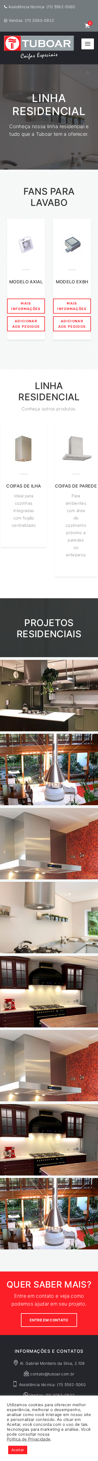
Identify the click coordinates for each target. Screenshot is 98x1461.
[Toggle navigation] (87, 43)
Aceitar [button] (17, 1450)
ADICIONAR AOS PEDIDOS (26, 324)
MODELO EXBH (72, 281)
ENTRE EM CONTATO (49, 1320)
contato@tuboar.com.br (52, 1374)
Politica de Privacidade (28, 1439)
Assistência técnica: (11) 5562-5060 (41, 6)
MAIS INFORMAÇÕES (26, 306)
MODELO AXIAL (26, 281)
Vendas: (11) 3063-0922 (31, 20)
